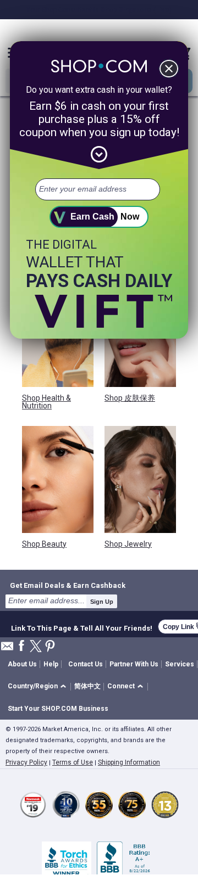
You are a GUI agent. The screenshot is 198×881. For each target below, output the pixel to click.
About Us (22, 664)
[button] (39, 686)
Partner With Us (133, 664)
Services (179, 664)
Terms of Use (72, 762)
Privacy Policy (26, 762)
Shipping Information (129, 762)
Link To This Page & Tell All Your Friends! (81, 627)
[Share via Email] (7, 649)
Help (50, 664)
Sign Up (101, 601)
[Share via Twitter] (36, 647)
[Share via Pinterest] (50, 647)
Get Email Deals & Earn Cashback (67, 585)
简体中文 (87, 686)
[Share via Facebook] (21, 646)
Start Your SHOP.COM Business (58, 708)
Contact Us (85, 664)
